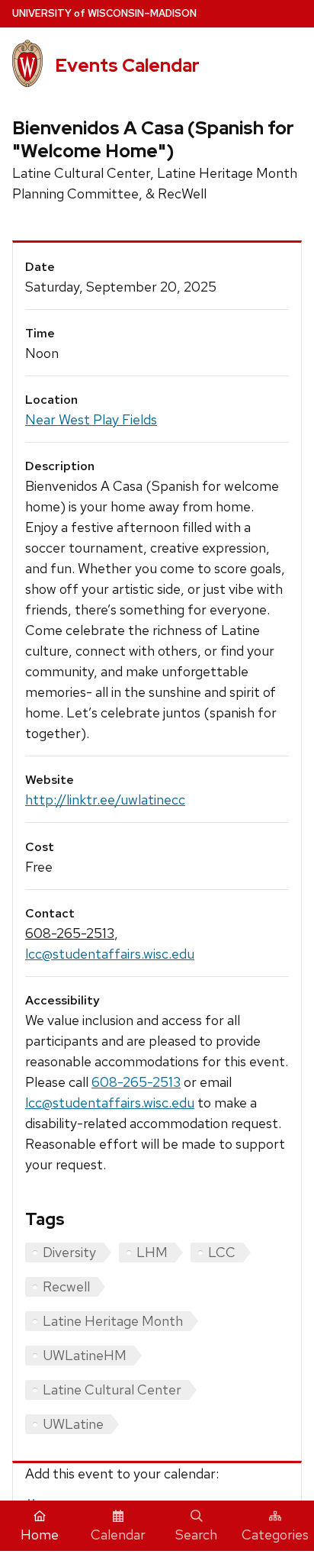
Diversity (69, 1252)
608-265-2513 (69, 933)
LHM (152, 1252)
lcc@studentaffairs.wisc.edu (109, 953)
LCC (222, 1252)
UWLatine (73, 1424)
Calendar (118, 1534)
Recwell (66, 1286)
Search (196, 1534)
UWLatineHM (85, 1355)
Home (40, 1534)
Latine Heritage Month (113, 1321)
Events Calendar (127, 65)
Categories (275, 1534)
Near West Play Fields (91, 419)
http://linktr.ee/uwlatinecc (105, 799)
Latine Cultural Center (112, 1389)
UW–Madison (104, 13)
